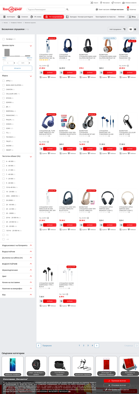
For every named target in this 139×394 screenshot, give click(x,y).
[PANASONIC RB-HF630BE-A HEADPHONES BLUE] (67, 44)
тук (69, 391)
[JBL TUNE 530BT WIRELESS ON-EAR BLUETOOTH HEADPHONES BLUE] (47, 120)
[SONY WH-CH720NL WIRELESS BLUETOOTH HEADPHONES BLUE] (67, 197)
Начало (6, 22)
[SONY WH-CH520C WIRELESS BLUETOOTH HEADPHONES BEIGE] (87, 197)
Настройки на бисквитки (118, 389)
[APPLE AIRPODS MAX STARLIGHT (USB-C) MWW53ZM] (127, 197)
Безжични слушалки (30, 22)
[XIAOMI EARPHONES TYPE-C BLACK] (47, 273)
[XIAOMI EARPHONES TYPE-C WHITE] (67, 273)
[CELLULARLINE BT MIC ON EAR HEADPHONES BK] (87, 120)
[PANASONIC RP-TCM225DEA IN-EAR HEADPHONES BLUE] (107, 120)
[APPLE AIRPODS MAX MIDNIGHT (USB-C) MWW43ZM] (107, 197)
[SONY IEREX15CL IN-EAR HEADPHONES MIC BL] (47, 44)
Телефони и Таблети (16, 22)
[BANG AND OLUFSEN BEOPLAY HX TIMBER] (107, 44)
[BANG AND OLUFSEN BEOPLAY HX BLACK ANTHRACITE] (87, 44)
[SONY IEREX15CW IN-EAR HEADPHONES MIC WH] (47, 197)
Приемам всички (118, 381)
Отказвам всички (118, 385)
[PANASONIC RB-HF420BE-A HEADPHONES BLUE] (127, 44)
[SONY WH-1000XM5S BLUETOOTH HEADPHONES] (67, 120)
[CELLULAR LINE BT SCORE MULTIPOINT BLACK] (127, 120)
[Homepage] (12, 9)
